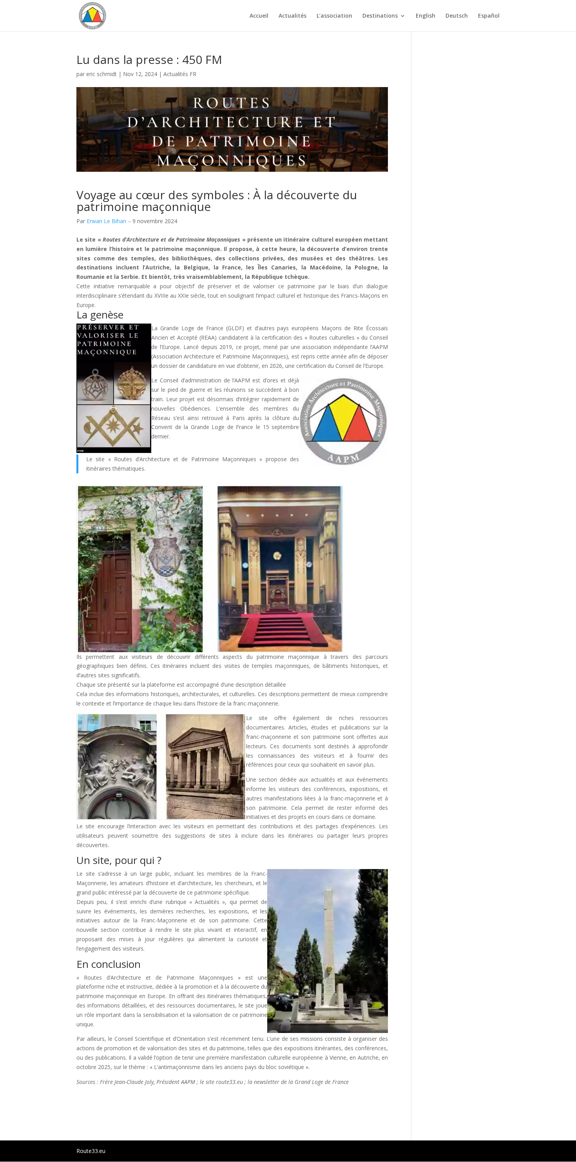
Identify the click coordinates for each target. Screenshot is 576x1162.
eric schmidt (101, 74)
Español (489, 16)
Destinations (380, 16)
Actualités (292, 16)
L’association (334, 16)
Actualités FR (179, 74)
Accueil (259, 16)
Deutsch (457, 16)
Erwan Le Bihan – (109, 221)
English (425, 16)
